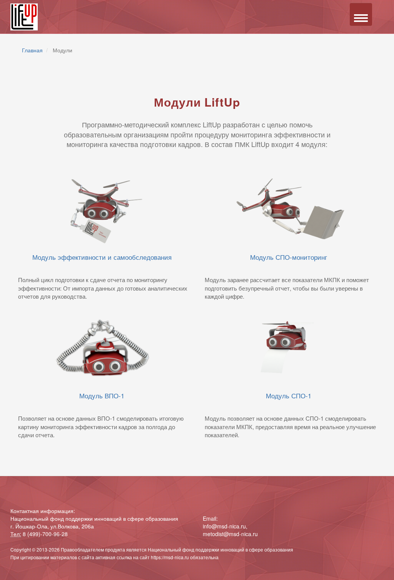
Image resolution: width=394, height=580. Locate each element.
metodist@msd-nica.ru (230, 534)
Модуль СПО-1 (288, 395)
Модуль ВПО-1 (101, 395)
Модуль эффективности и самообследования (102, 257)
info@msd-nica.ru (224, 526)
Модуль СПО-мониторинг (288, 257)
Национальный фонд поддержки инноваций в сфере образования (220, 549)
